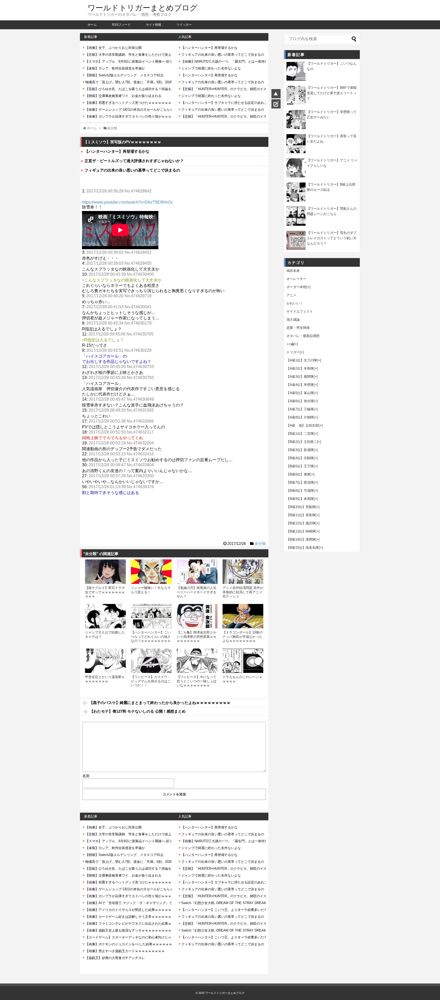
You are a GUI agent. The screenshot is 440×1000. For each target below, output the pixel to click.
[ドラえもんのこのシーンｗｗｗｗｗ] (243, 661)
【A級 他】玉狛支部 (302, 425)
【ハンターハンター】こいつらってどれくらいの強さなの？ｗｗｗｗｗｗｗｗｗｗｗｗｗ (151, 638)
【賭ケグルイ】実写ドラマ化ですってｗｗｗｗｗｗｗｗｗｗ (105, 592)
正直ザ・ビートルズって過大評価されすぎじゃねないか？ (134, 161)
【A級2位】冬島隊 (300, 368)
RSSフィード (121, 24)
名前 (86, 776)
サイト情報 (153, 24)
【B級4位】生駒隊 (300, 458)
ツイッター (184, 24)
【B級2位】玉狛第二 (301, 442)
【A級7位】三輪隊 (300, 409)
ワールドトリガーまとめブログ (143, 8)
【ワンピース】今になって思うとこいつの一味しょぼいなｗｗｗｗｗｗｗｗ (196, 681)
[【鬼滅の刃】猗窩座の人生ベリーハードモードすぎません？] (197, 571)
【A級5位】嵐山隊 (300, 393)
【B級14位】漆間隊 (300, 539)
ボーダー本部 (296, 287)
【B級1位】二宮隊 (300, 433)
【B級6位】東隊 (298, 474)
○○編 (290, 344)
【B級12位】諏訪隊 (300, 523)
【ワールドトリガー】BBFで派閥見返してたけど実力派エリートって (331, 93)
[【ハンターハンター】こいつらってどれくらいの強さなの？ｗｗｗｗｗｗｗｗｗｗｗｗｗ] (151, 616)
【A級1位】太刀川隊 (301, 360)
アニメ (291, 295)
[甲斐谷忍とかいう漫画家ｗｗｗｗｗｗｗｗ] (105, 661)
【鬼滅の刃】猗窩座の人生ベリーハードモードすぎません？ (196, 592)
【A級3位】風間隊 (300, 376)
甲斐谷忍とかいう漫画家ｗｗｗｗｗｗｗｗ (105, 679)
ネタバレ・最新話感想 (303, 336)
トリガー (293, 352)
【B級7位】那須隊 (300, 482)
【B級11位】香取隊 (300, 515)
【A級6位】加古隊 (300, 401)
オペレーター (296, 279)
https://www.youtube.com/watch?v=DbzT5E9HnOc (127, 202)
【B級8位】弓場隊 (300, 490)
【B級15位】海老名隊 (302, 548)
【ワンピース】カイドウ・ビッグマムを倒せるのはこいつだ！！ (151, 681)
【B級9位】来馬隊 (300, 499)
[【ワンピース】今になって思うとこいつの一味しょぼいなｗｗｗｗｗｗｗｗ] (197, 661)
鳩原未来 (293, 271)
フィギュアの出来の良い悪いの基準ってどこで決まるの (132, 170)
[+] (308, 287)
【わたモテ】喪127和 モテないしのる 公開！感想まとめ (138, 711)
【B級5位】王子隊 (300, 466)
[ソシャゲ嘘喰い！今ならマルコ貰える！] (151, 571)
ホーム (92, 24)
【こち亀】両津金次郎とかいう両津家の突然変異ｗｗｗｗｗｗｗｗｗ (196, 636)
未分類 (260, 543)
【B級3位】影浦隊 (300, 450)
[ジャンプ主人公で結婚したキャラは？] (105, 616)
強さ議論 (293, 319)
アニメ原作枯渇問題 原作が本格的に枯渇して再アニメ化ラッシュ (243, 592)
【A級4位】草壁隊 (300, 385)
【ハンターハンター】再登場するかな (117, 151)
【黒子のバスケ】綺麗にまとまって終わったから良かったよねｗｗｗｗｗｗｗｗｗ (159, 702)
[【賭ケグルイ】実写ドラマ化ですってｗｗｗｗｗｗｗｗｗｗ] (105, 571)
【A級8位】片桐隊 (300, 417)
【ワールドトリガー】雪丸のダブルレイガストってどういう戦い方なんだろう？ (331, 238)
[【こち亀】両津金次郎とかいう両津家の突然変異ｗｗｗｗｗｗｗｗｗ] (197, 616)
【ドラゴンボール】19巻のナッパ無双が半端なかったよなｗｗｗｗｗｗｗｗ (243, 636)
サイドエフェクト (299, 311)
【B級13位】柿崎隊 (300, 531)
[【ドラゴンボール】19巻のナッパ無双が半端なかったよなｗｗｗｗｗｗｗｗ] (243, 616)
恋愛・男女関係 (298, 328)
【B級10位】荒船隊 (300, 507)
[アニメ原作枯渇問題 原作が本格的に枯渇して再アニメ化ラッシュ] (243, 571)
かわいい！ (294, 303)
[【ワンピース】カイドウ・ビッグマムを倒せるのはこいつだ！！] (151, 661)
